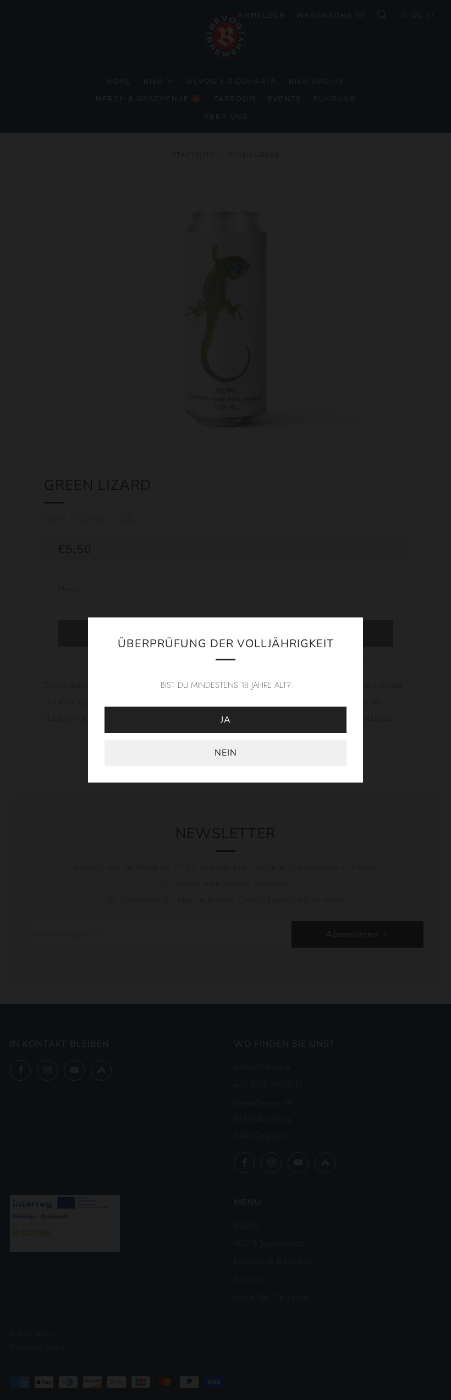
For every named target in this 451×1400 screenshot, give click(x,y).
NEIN (226, 753)
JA (226, 720)
